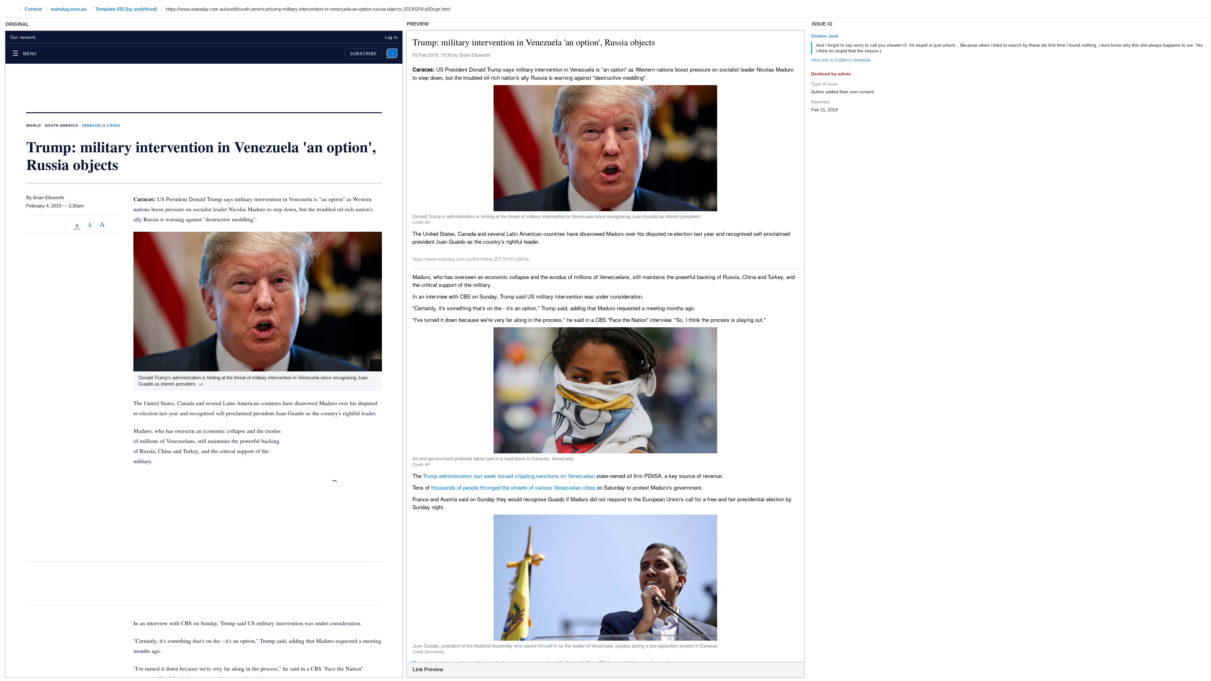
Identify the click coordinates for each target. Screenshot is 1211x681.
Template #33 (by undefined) (126, 9)
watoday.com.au (68, 9)
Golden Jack (824, 35)
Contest (33, 9)
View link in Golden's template (841, 59)
